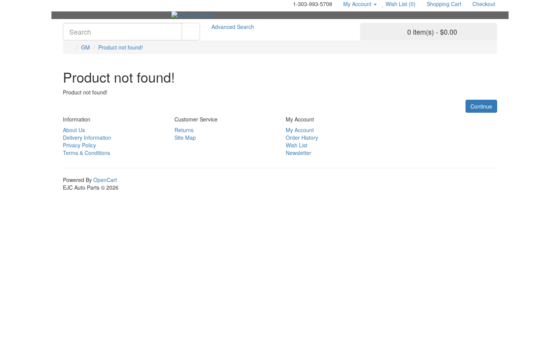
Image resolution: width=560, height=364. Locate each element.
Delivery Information (87, 137)
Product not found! (120, 47)
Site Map (185, 137)
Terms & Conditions (86, 152)
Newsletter (298, 152)
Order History (302, 137)
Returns (184, 130)
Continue (481, 106)
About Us (74, 130)
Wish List (296, 145)
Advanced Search (232, 26)
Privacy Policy (79, 145)
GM (85, 47)
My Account (300, 130)
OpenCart (105, 180)
